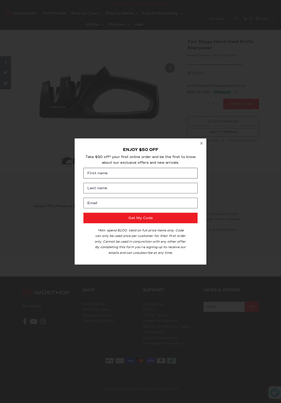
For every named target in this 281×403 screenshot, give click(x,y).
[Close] (201, 143)
